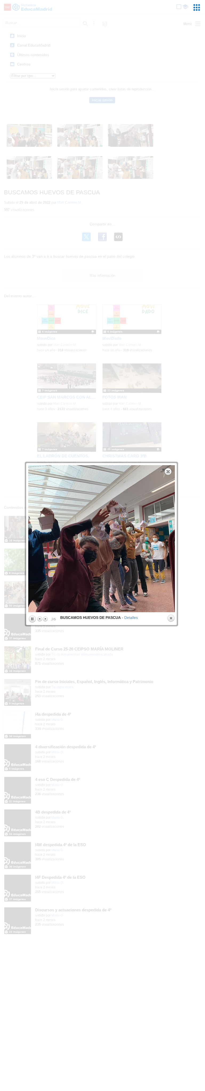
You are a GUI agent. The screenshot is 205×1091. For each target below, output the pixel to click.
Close (171, 618)
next (139, 538)
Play (32, 619)
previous (64, 538)
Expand (168, 471)
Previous (40, 619)
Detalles (131, 617)
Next (45, 619)
